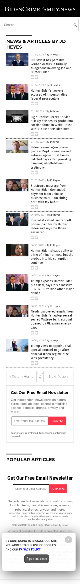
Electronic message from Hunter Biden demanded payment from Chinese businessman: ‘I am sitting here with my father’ (49, 194)
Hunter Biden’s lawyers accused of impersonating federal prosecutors (49, 94)
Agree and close (37, 558)
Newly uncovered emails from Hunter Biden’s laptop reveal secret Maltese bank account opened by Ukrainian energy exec (52, 320)
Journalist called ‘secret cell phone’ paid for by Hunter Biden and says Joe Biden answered (51, 226)
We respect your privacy (59, 513)
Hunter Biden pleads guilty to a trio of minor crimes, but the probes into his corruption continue (52, 257)
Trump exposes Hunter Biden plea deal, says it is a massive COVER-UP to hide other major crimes (52, 287)
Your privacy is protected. (24, 433)
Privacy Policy (30, 549)
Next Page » (58, 377)
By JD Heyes (53, 54)
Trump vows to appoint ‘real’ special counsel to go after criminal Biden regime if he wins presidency (51, 352)
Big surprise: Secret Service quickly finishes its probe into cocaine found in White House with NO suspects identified (52, 123)
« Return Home (21, 377)
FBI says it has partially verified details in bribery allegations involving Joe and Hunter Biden (51, 66)
